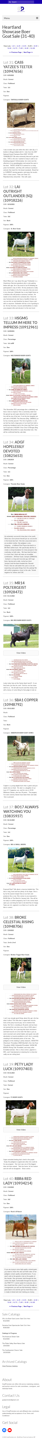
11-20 (18, 46)
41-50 (35, 46)
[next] (33, 118)
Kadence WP (31, 1437)
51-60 (9, 48)
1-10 (13, 46)
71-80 (21, 48)
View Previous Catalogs (10, 1366)
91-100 (32, 48)
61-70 (15, 48)
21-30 (24, 46)
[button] (21, 987)
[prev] (9, 118)
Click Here (26, 1318)
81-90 (26, 48)
